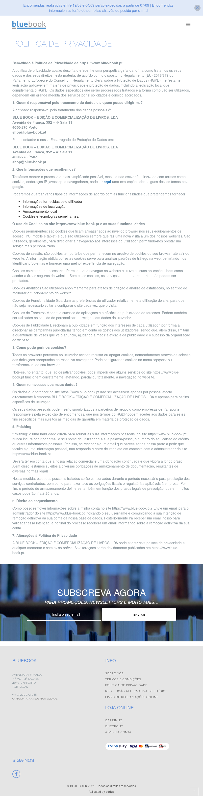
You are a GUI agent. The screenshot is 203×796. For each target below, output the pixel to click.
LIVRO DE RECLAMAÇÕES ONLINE (131, 697)
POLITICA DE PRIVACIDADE (126, 685)
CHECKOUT (114, 726)
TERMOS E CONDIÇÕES (123, 679)
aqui (107, 181)
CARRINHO (113, 720)
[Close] (197, 8)
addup (110, 791)
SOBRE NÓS (114, 673)
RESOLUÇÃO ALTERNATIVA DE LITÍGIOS (136, 691)
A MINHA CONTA (118, 732)
